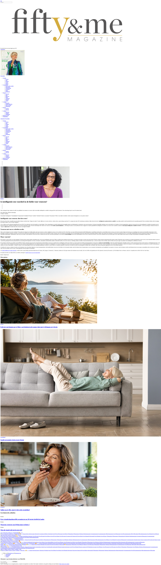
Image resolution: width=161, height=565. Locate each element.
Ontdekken (8, 114)
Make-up (7, 96)
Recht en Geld (6, 115)
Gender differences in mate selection (9, 250)
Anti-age (7, 93)
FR (1, 1)
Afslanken (8, 98)
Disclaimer (8, 555)
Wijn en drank (8, 105)
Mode (7, 97)
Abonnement (8, 554)
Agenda (7, 113)
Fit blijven (8, 89)
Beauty (4, 92)
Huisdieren (8, 91)
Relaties (7, 81)
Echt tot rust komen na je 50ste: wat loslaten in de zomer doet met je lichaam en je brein (29, 327)
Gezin (7, 82)
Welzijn (4, 78)
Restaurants (8, 106)
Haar (6, 95)
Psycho (7, 79)
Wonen (7, 83)
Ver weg (7, 109)
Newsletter (3, 76)
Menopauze (8, 87)
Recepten (7, 103)
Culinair (4, 101)
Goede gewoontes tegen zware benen (12, 440)
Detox (7, 90)
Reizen (4, 107)
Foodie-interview (9, 104)
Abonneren (3, 49)
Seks (6, 80)
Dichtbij (7, 108)
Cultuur (4, 110)
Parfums (7, 99)
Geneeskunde (8, 88)
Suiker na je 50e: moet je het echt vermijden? (15, 510)
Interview (7, 112)
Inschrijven (15, 561)
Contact (7, 556)
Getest (7, 100)
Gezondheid (5, 84)
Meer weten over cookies (64, 563)
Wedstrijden (5, 116)
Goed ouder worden (10, 86)
